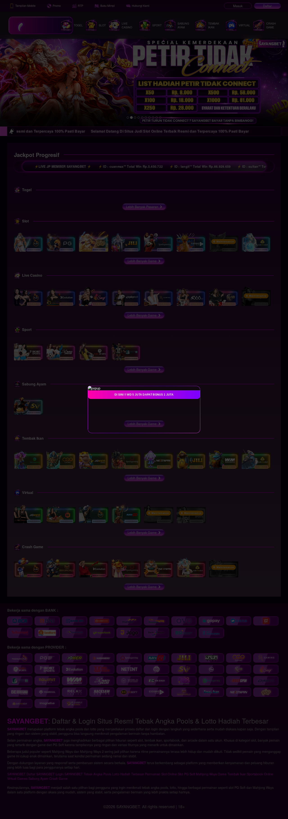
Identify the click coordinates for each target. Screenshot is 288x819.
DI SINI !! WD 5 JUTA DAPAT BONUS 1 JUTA (144, 394)
